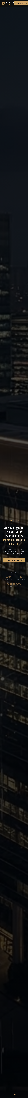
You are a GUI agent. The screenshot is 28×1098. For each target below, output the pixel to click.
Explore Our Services (14, 560)
